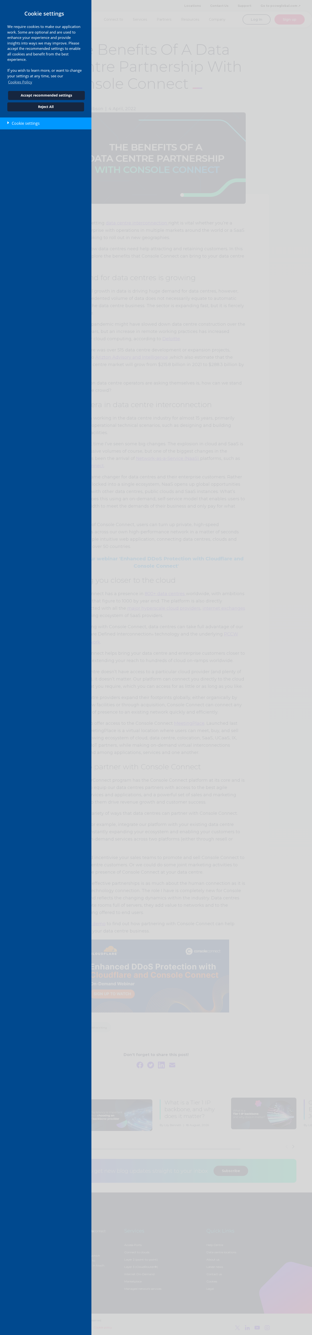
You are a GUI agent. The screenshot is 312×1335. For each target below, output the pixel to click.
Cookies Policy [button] (20, 82)
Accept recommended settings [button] (46, 95)
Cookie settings (26, 123)
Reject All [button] (46, 107)
